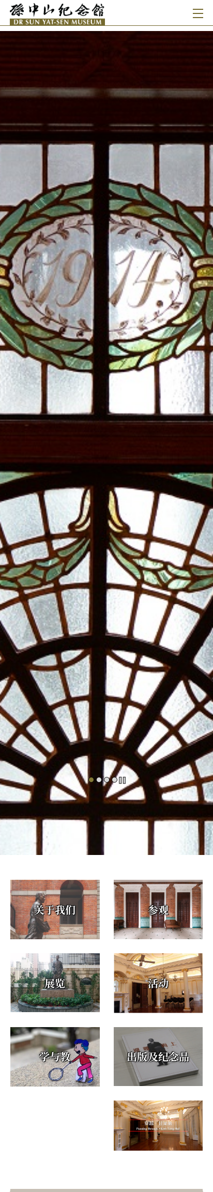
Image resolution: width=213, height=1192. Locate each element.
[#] (106, 436)
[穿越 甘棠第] (158, 1126)
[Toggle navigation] (195, 12)
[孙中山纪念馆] (59, 12)
